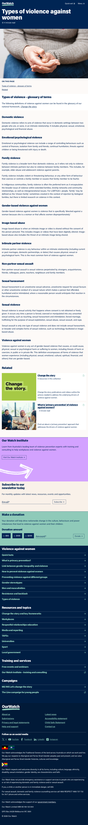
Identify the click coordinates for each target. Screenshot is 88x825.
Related (5, 90)
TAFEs (5, 636)
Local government (11, 652)
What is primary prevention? (16, 561)
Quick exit (69, 4)
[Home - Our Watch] (8, 4)
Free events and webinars (15, 667)
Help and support (10, 727)
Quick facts (7, 555)
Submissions (8, 719)
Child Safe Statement (55, 723)
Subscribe (58, 502)
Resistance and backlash (15, 594)
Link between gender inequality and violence (25, 566)
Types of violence (11, 599)
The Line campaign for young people (20, 692)
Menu (80, 4)
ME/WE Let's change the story (17, 687)
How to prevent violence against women (22, 572)
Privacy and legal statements (15, 723)
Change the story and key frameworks (21, 614)
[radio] (4, 536)
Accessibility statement (56, 719)
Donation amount (12, 529)
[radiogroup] (18, 535)
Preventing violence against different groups (24, 577)
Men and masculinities (13, 588)
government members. (47, 802)
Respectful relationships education (20, 625)
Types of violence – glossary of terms (17, 86)
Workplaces (8, 619)
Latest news (50, 715)
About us (6, 715)
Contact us (50, 727)
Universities (8, 641)
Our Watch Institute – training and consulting (24, 672)
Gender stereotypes (12, 583)
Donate (78, 536)
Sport (5, 647)
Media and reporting (12, 630)
